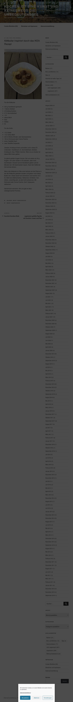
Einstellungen (48, 698)
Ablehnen (36, 698)
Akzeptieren (25, 698)
